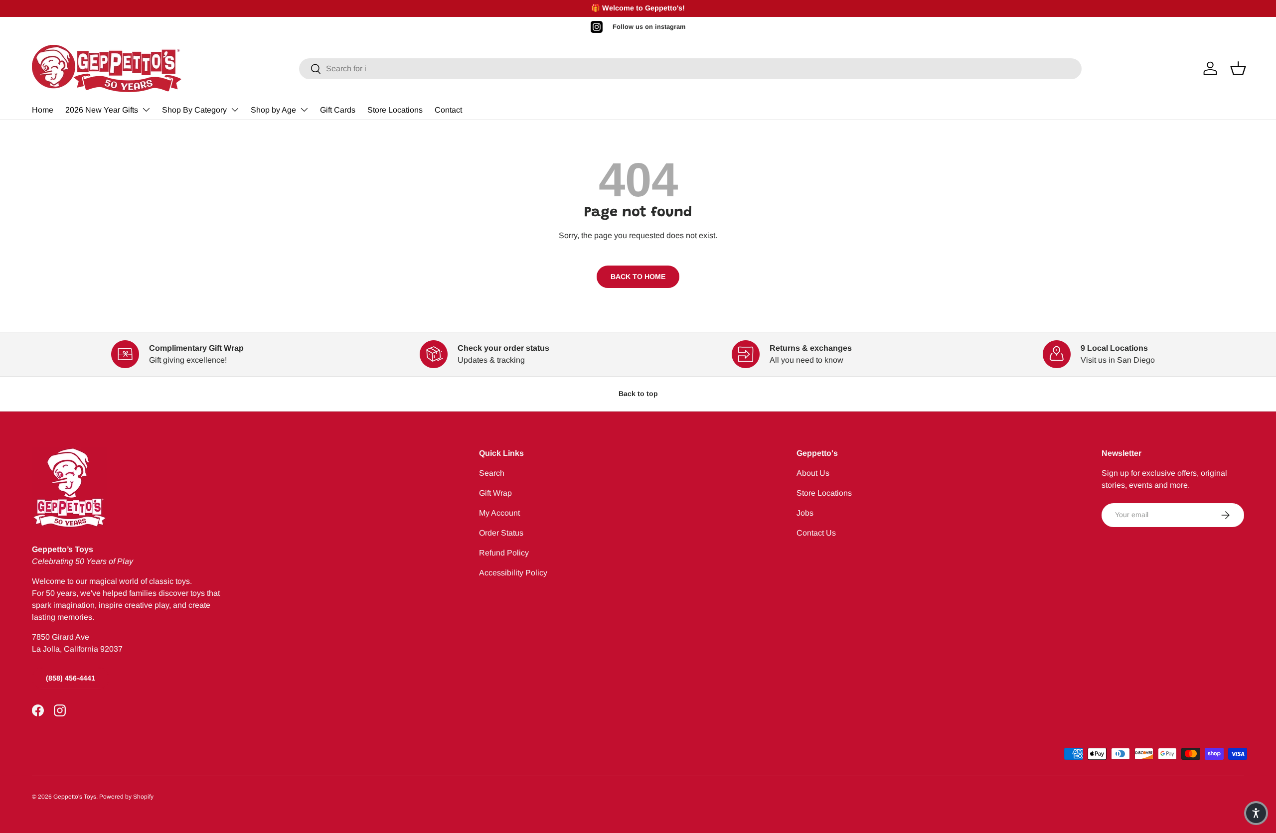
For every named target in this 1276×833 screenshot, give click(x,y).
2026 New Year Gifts (101, 110)
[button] (1256, 813)
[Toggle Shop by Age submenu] (304, 110)
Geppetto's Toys (74, 796)
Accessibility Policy (513, 572)
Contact (448, 110)
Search (491, 473)
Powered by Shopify (126, 796)
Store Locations (395, 110)
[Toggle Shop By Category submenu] (235, 110)
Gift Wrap (495, 493)
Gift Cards (337, 110)
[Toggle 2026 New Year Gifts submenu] (146, 110)
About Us (813, 473)
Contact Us (816, 533)
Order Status (501, 533)
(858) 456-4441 (70, 678)
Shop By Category (194, 110)
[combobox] (690, 68)
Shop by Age (273, 110)
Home (42, 110)
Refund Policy (504, 553)
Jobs (805, 513)
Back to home (638, 276)
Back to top (638, 394)
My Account (499, 513)
